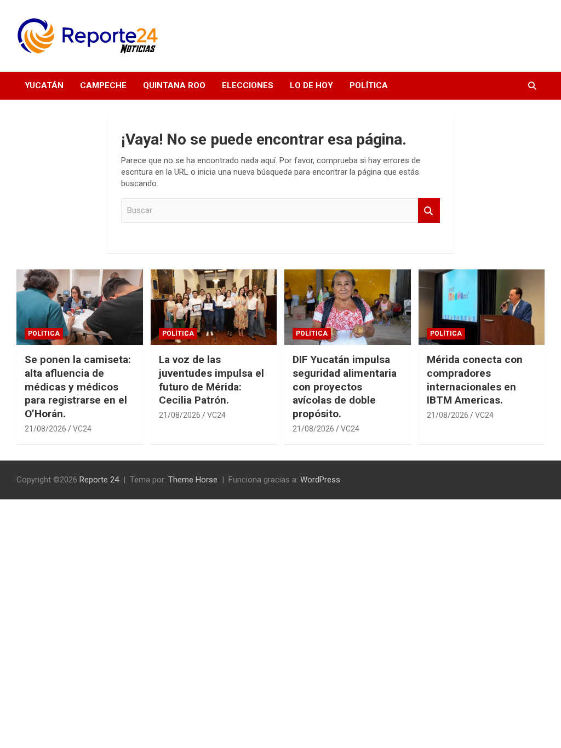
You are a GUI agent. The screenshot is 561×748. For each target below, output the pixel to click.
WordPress (320, 480)
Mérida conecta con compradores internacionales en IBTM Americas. (475, 379)
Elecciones (247, 85)
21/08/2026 (45, 428)
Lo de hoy (311, 85)
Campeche (103, 85)
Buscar (429, 210)
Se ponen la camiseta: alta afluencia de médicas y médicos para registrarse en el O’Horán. (78, 386)
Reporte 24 (99, 480)
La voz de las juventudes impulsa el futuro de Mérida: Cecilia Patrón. (211, 379)
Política (369, 85)
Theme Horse (192, 480)
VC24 (82, 428)
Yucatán (44, 85)
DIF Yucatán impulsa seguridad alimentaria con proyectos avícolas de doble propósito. (345, 386)
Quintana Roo (174, 85)
